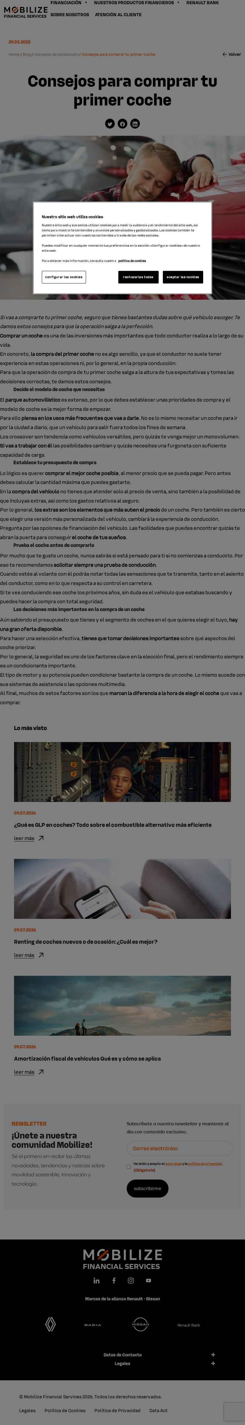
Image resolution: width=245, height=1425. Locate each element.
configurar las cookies (64, 277)
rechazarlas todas (138, 277)
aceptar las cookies (183, 277)
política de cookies (132, 261)
